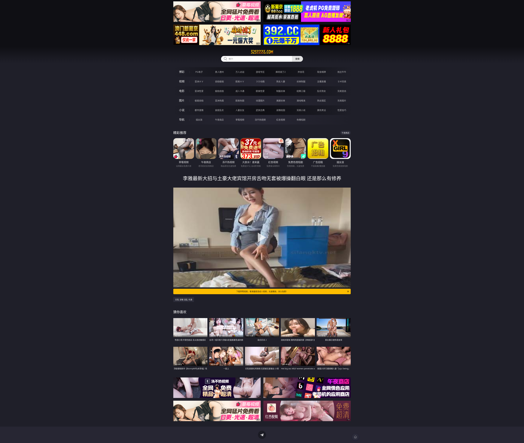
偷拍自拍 (219, 91)
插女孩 (199, 119)
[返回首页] (355, 437)
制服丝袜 (280, 91)
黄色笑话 (321, 110)
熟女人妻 (280, 81)
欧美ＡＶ (240, 81)
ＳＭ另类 (341, 81)
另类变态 (341, 91)
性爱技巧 (341, 110)
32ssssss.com (262, 52)
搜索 (297, 58)
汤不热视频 (260, 119)
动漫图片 (260, 100)
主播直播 (321, 81)
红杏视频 (280, 119)
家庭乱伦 (219, 110)
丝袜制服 (301, 81)
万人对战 (240, 71)
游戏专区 (260, 71)
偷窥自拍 (199, 100)
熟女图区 (321, 100)
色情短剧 (301, 119)
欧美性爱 (260, 91)
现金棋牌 (321, 71)
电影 (181, 91)
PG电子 (199, 71)
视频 (181, 81)
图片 (181, 100)
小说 (181, 110)
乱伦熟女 (321, 91)
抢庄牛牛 (341, 71)
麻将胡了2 (281, 71)
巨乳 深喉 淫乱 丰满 (183, 299)
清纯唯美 (301, 100)
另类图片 (341, 100)
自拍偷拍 (219, 81)
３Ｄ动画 (260, 81)
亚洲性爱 (199, 91)
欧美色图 (240, 100)
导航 (181, 120)
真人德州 (219, 71)
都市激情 (199, 110)
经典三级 (301, 91)
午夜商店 (219, 119)
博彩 (181, 72)
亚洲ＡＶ (199, 81)
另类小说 (301, 110)
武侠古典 (260, 110)
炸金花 (301, 71)
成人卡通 (240, 91)
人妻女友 (240, 110)
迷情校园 (280, 110)
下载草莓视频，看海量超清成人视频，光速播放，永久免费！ (262, 291)
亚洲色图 (219, 100)
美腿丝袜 (280, 100)
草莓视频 (240, 119)
